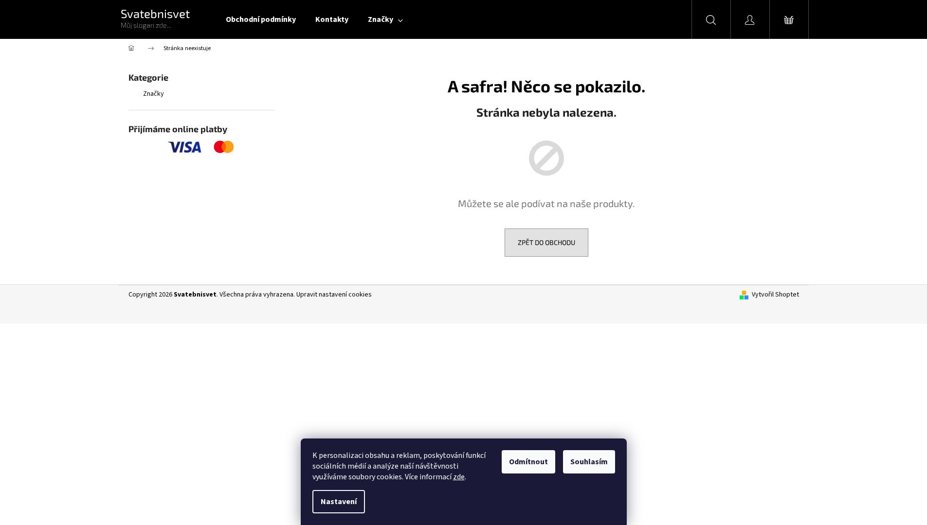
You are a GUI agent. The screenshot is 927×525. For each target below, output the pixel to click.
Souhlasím (589, 461)
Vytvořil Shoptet (775, 294)
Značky (153, 94)
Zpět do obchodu (546, 242)
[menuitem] (261, 19)
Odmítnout (528, 461)
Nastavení (339, 501)
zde (459, 477)
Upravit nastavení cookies (334, 294)
